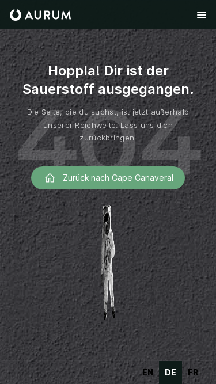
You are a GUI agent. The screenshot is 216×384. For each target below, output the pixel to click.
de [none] (170, 372)
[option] (148, 372)
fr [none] (193, 372)
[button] (201, 15)
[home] (40, 15)
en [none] (147, 372)
